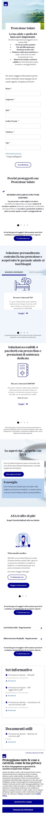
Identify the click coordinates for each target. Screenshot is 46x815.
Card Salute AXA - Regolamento (17, 627)
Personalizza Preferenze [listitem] (23, 810)
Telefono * (15, 132)
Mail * (13, 110)
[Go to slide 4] (27, 225)
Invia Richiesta (23, 165)
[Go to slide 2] (21, 225)
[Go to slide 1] (18, 225)
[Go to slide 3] (24, 225)
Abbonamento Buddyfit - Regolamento (20, 638)
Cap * (13, 142)
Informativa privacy (13, 153)
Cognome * (16, 99)
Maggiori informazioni (18, 585)
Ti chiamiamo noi (23, 238)
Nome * (14, 88)
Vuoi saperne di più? (13, 474)
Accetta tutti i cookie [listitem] (23, 802)
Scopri (21, 313)
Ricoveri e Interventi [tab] (14, 272)
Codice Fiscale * (18, 121)
